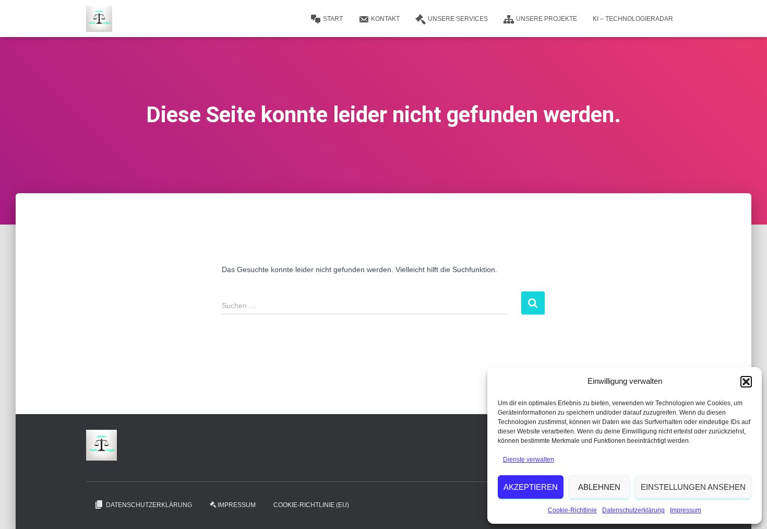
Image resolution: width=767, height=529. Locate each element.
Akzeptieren (531, 487)
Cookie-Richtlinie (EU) (311, 505)
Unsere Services (458, 18)
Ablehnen (599, 487)
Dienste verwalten (528, 459)
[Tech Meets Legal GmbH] (99, 19)
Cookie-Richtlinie (572, 510)
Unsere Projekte (546, 18)
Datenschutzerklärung (633, 510)
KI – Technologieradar (633, 18)
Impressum (685, 510)
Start (333, 18)
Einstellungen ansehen (693, 487)
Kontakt (385, 18)
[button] (746, 382)
